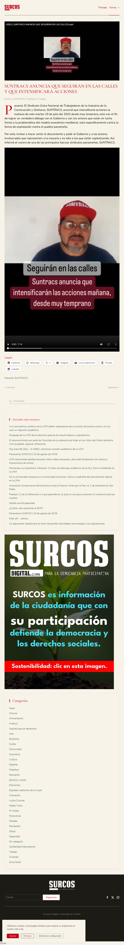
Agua (12, 708)
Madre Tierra (15, 805)
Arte (11, 733)
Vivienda (13, 857)
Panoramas (15, 816)
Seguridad (14, 836)
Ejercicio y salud (17, 780)
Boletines (14, 739)
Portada (102, 7)
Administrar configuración (50, 936)
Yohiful (77, 914)
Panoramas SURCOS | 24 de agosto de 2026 (33, 513)
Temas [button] (112, 7)
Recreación (15, 826)
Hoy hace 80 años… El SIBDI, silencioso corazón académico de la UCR (46, 449)
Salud (12, 831)
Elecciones (14, 785)
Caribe (12, 744)
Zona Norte (15, 862)
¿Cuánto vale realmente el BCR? (26, 508)
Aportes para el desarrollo (23, 728)
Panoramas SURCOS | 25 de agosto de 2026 (33, 454)
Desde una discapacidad (22, 503)
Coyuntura (14, 754)
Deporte (13, 764)
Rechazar (27, 936)
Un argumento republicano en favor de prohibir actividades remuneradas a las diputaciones (57, 523)
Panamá (9, 378)
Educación (14, 775)
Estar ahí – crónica (18, 518)
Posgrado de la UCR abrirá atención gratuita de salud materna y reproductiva (49, 435)
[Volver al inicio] (12, 7)
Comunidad (15, 749)
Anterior (11, 387)
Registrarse (51, 897)
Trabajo (42, 99)
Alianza (13, 713)
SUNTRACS (21, 378)
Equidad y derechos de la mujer (25, 790)
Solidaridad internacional (22, 846)
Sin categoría (16, 841)
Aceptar (12, 936)
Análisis (13, 723)
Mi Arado (14, 810)
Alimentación (16, 718)
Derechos (14, 769)
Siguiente (112, 387)
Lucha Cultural (17, 800)
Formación (14, 795)
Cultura (13, 759)
